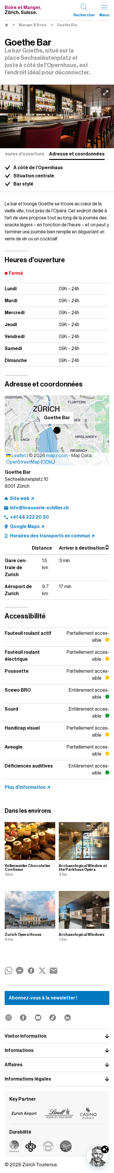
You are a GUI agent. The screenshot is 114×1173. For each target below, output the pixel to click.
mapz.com (57, 455)
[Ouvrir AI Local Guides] (97, 1156)
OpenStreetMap (23, 462)
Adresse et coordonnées (77, 154)
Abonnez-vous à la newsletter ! (43, 998)
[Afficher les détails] (105, 1149)
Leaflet (18, 455)
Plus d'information (25, 787)
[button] (57, 430)
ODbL (48, 462)
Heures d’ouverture (23, 154)
